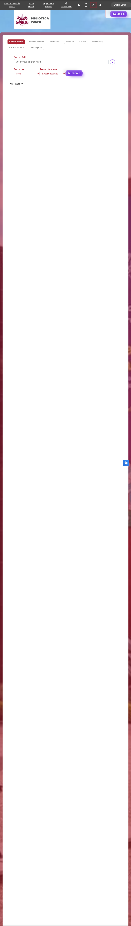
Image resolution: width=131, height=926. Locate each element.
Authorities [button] (55, 42)
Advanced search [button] (36, 42)
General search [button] (16, 42)
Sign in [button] (121, 13)
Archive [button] (82, 42)
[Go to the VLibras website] (100, 5)
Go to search (31, 5)
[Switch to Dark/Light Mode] (78, 5)
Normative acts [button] (16, 47)
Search (76, 73)
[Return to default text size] (93, 5)
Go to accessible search (12, 5)
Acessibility (66, 6)
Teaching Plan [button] (35, 47)
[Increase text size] (86, 5)
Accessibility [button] (97, 42)
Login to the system (48, 5)
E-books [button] (70, 42)
